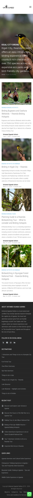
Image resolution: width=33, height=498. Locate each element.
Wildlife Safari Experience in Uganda (13, 477)
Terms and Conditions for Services (16, 495)
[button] (30, 7)
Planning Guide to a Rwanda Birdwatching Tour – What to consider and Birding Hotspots (14, 220)
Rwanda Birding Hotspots (10, 107)
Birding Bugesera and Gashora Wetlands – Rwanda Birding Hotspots (14, 113)
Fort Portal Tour (6, 362)
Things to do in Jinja (8, 375)
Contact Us (15, 492)
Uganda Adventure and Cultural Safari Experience (16, 458)
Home (3, 74)
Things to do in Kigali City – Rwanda (12, 380)
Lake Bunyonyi (6, 384)
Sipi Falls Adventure (7, 371)
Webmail (26, 492)
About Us (7, 492)
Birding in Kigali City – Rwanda (14, 167)
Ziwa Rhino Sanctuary (8, 366)
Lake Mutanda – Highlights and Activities (14, 389)
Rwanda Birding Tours (9, 214)
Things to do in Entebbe (9, 393)
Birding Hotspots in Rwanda (11, 164)
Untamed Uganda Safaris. (15, 486)
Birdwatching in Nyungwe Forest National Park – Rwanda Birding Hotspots (15, 276)
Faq (21, 492)
